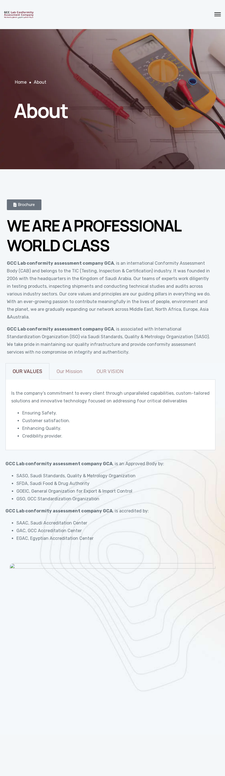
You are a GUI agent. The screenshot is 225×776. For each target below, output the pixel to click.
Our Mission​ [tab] (69, 371)
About (40, 82)
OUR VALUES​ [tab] (27, 371)
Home (21, 82)
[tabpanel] (110, 415)
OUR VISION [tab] (110, 371)
